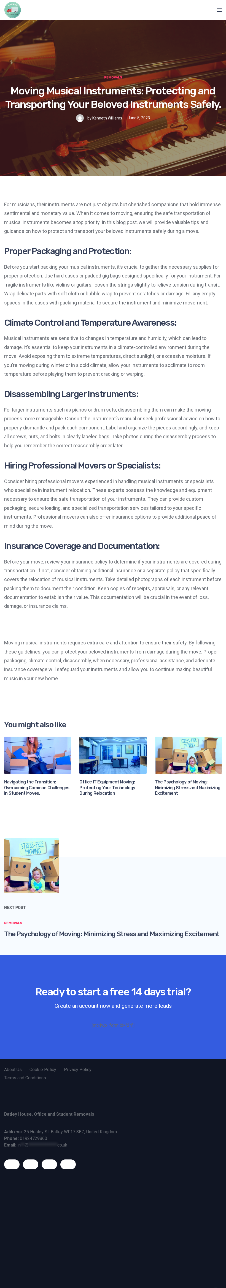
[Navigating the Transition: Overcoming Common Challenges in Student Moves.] (37, 754)
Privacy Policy (78, 1069)
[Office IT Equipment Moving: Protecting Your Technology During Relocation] (112, 754)
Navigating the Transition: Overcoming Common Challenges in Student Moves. (36, 787)
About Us (13, 1069)
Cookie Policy (42, 1069)
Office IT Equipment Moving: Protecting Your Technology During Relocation (107, 787)
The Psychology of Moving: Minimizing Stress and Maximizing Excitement (187, 787)
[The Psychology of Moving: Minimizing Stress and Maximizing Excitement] (188, 754)
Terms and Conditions (25, 1077)
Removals (113, 77)
